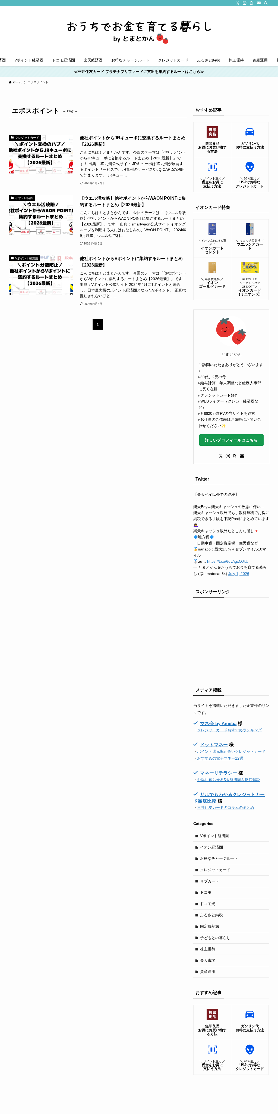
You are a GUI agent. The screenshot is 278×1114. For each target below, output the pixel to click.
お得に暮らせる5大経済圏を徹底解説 (228, 780)
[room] (251, 3)
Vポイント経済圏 (214, 836)
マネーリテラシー (218, 773)
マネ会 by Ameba (218, 723)
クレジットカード (215, 870)
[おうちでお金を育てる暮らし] (139, 29)
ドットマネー (214, 744)
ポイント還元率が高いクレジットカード (231, 751)
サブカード (209, 881)
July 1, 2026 (238, 573)
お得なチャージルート (219, 858)
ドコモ (205, 892)
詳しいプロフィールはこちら (231, 440)
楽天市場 (207, 960)
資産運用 (207, 971)
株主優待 (207, 949)
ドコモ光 (207, 904)
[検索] (265, 3)
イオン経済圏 (211, 847)
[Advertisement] (231, 641)
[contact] (258, 3)
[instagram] (244, 3)
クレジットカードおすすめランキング (229, 730)
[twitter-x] (237, 3)
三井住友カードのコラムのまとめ (225, 807)
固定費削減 (209, 926)
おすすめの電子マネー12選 (220, 758)
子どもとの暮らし (215, 938)
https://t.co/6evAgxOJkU (227, 561)
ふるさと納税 (211, 915)
